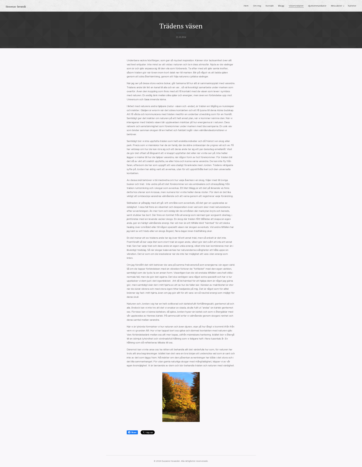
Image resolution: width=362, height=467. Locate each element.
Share (133, 432)
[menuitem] (247, 5)
